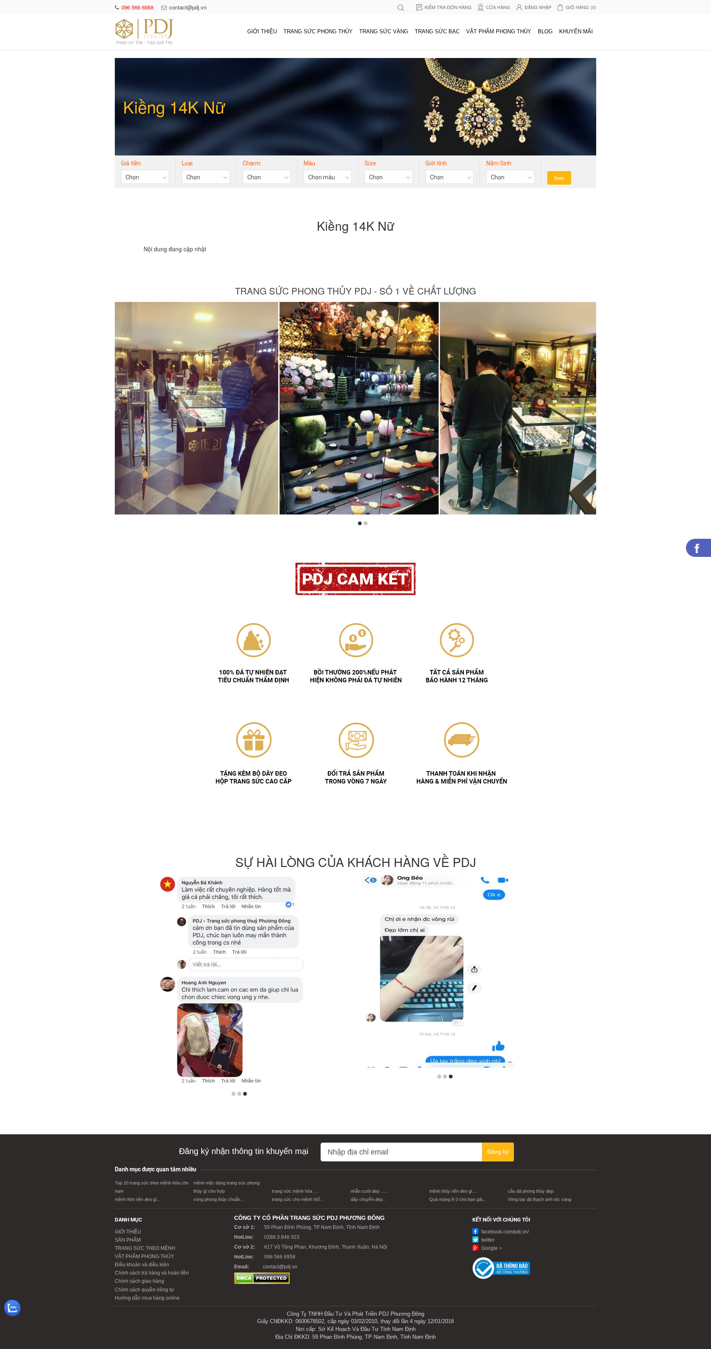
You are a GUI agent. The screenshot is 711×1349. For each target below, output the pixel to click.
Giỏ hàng (581, 7)
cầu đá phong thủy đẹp (530, 1191)
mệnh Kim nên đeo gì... (137, 1199)
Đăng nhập (538, 7)
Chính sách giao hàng (139, 1281)
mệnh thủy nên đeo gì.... (453, 1191)
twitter (487, 1240)
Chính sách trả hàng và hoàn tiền (152, 1273)
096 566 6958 (138, 7)
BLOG (545, 31)
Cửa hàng (498, 7)
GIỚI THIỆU (262, 31)
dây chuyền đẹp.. (368, 1199)
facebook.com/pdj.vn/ (504, 1232)
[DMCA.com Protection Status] (262, 1278)
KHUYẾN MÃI (576, 31)
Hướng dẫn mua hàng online (147, 1298)
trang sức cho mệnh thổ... (297, 1199)
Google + (491, 1248)
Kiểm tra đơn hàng (448, 7)
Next (588, 410)
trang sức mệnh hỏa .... (295, 1191)
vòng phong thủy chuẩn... (218, 1199)
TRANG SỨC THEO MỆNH (145, 1248)
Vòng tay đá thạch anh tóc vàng (539, 1199)
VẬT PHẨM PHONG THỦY (498, 31)
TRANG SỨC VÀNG (383, 31)
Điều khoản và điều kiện (142, 1265)
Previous (122, 410)
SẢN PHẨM (128, 1240)
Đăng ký (498, 1151)
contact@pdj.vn (188, 7)
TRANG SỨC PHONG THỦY (318, 31)
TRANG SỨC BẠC (437, 31)
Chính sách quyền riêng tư (144, 1290)
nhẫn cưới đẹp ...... (369, 1191)
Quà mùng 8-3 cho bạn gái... (457, 1199)
